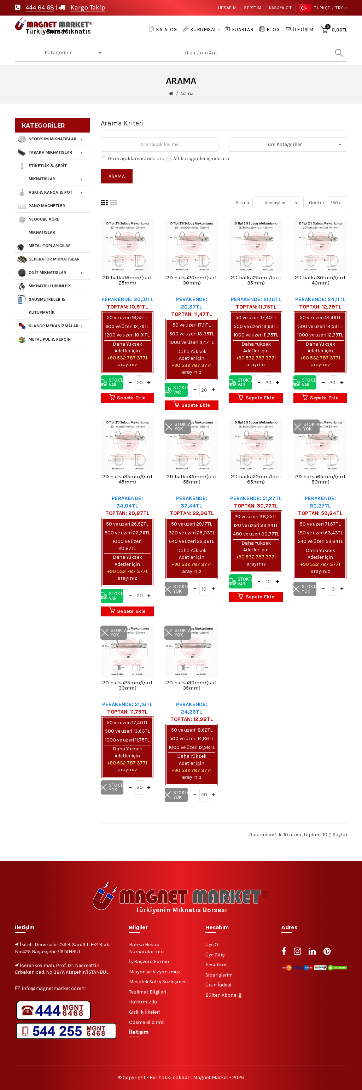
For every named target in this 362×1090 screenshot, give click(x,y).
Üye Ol (212, 945)
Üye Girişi (215, 955)
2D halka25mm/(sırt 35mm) (256, 280)
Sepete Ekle (131, 398)
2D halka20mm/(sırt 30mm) (191, 280)
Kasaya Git (280, 7)
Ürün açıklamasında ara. (136, 159)
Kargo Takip (88, 7)
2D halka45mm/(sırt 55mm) (192, 479)
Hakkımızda (143, 1002)
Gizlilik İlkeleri (144, 1012)
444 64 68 (39, 7)
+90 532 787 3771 (127, 358)
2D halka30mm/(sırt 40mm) (320, 280)
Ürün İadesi (218, 985)
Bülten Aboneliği (224, 995)
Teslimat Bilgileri (147, 992)
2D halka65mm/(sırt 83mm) (320, 479)
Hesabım (227, 7)
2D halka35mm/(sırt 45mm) (127, 479)
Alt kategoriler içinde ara (201, 159)
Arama (186, 93)
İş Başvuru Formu (149, 962)
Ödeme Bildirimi (146, 1022)
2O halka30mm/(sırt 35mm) (191, 685)
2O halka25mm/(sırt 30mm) (127, 685)
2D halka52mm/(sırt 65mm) (256, 479)
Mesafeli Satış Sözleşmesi (158, 982)
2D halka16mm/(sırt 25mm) (127, 280)
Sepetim (252, 7)
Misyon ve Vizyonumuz (154, 972)
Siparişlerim (219, 975)
